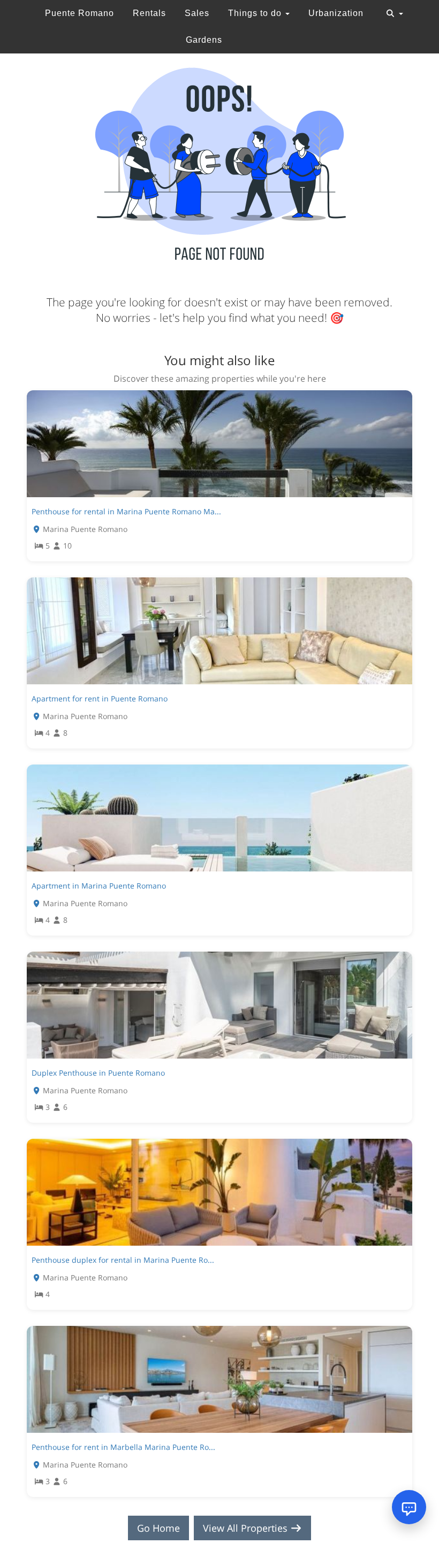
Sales (197, 13)
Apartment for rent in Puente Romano (100, 698)
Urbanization (336, 13)
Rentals (149, 13)
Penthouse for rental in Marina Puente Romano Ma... (126, 511)
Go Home (158, 1528)
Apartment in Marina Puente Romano (99, 886)
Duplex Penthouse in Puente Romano (98, 1073)
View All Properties (246, 1528)
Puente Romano (79, 13)
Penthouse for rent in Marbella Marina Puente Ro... (123, 1447)
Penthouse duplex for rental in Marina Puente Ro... (123, 1260)
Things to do (256, 13)
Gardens (204, 39)
